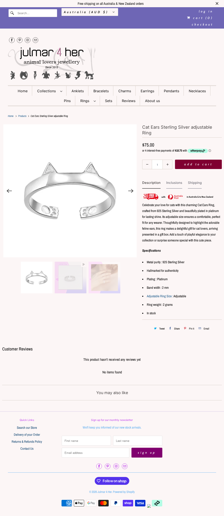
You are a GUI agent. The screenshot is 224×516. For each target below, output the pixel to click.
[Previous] (9, 191)
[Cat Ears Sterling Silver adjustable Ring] (70, 190)
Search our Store (27, 427)
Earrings (147, 91)
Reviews (128, 101)
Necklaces (197, 91)
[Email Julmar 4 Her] (35, 40)
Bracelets (101, 91)
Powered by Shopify (124, 492)
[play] (70, 190)
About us (152, 101)
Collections (47, 91)
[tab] (151, 184)
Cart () (202, 18)
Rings (85, 101)
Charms (124, 91)
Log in (206, 11)
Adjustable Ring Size (159, 296)
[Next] (131, 191)
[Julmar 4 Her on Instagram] (27, 40)
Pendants (171, 91)
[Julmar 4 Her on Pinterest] (20, 40)
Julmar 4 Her (105, 492)
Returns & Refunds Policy (27, 441)
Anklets (78, 91)
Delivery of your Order (27, 434)
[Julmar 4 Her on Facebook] (12, 40)
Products (22, 116)
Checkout (202, 24)
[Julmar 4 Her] (112, 63)
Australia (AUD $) (87, 12)
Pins (67, 101)
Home (23, 91)
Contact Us (26, 448)
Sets (108, 101)
